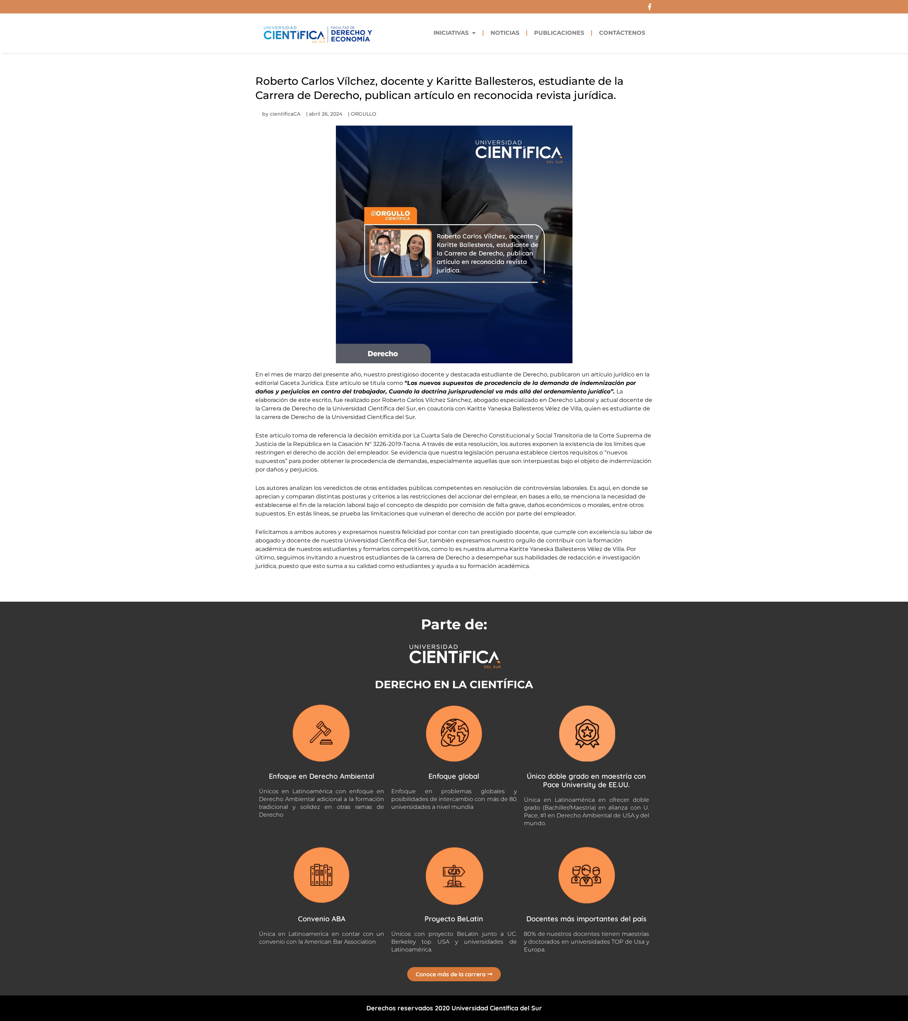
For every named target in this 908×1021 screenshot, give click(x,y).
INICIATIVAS (451, 32)
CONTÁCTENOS (622, 32)
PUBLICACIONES (559, 32)
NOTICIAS (505, 32)
